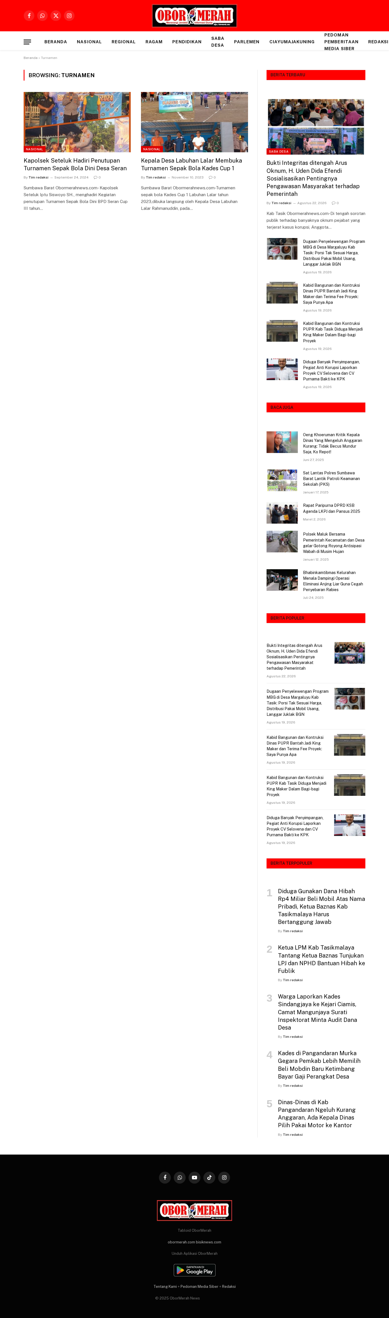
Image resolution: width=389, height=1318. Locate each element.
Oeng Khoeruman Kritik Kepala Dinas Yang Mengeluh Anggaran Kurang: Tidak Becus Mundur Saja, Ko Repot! (332, 443)
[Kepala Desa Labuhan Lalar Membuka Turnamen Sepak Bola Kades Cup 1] (194, 122)
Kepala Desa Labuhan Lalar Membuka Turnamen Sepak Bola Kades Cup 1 (191, 164)
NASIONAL (89, 41)
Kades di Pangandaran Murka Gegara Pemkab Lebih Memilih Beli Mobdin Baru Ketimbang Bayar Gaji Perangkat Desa (319, 1065)
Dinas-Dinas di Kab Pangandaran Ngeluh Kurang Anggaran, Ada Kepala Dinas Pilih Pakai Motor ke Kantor (317, 1114)
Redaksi (229, 1286)
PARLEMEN (246, 41)
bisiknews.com (208, 1242)
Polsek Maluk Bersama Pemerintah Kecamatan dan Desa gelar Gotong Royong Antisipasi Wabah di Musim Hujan (334, 543)
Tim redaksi (38, 177)
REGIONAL (124, 41)
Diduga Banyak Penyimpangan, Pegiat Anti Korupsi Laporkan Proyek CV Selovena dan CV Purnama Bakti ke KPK (331, 370)
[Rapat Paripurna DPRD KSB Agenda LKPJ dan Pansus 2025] (282, 513)
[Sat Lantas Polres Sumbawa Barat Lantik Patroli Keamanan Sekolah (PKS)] (282, 480)
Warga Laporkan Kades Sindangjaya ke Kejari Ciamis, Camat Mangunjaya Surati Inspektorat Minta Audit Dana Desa (317, 1012)
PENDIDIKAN (187, 41)
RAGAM (154, 41)
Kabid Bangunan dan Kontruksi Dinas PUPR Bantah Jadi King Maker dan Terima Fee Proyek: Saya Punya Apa (331, 294)
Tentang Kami (165, 1286)
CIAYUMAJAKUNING (292, 41)
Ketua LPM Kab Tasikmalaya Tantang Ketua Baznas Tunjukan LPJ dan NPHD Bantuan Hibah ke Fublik (321, 959)
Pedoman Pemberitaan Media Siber (341, 41)
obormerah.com (181, 1242)
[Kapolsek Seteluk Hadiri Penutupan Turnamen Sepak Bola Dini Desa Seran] (77, 122)
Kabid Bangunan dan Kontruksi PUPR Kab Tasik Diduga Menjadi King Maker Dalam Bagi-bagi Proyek (333, 332)
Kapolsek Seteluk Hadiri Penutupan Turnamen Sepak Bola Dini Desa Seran (75, 164)
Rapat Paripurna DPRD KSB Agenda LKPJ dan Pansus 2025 (331, 508)
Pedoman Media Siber (199, 1286)
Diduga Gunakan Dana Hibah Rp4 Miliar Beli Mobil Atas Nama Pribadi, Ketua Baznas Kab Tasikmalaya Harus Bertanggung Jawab (321, 907)
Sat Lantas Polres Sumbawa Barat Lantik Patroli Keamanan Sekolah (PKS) (331, 479)
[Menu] (27, 42)
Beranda (55, 41)
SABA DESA (217, 42)
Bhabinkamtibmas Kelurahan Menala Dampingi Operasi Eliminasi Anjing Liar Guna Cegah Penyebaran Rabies (333, 581)
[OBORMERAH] (194, 15)
